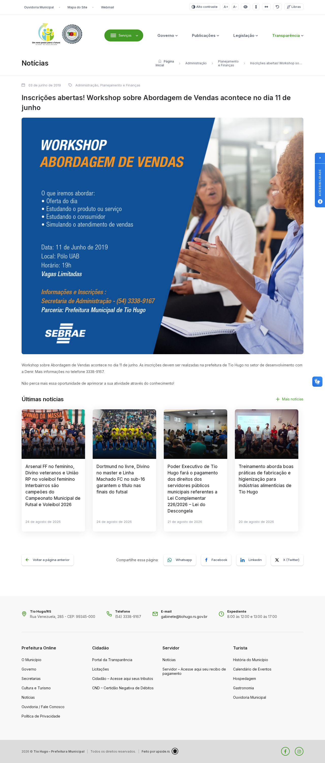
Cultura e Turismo (36, 688)
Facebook (219, 560)
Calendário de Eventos (252, 669)
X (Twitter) (291, 560)
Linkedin (255, 560)
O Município (31, 660)
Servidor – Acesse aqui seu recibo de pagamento (194, 671)
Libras (296, 7)
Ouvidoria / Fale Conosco (43, 707)
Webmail (107, 7)
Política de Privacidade (41, 716)
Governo (165, 35)
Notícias (28, 697)
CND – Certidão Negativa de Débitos (123, 688)
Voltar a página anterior (51, 560)
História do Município (250, 660)
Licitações (100, 669)
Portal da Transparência (112, 660)
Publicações (204, 35)
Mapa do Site (77, 7)
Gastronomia (243, 688)
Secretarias (31, 678)
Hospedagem (244, 678)
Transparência (286, 35)
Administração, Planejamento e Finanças (107, 85)
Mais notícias (292, 399)
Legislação (243, 35)
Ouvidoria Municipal (39, 7)
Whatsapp (184, 560)
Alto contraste (207, 7)
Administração (196, 63)
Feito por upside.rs (156, 751)
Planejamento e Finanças (228, 63)
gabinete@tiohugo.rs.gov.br (184, 616)
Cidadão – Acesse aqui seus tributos (122, 678)
